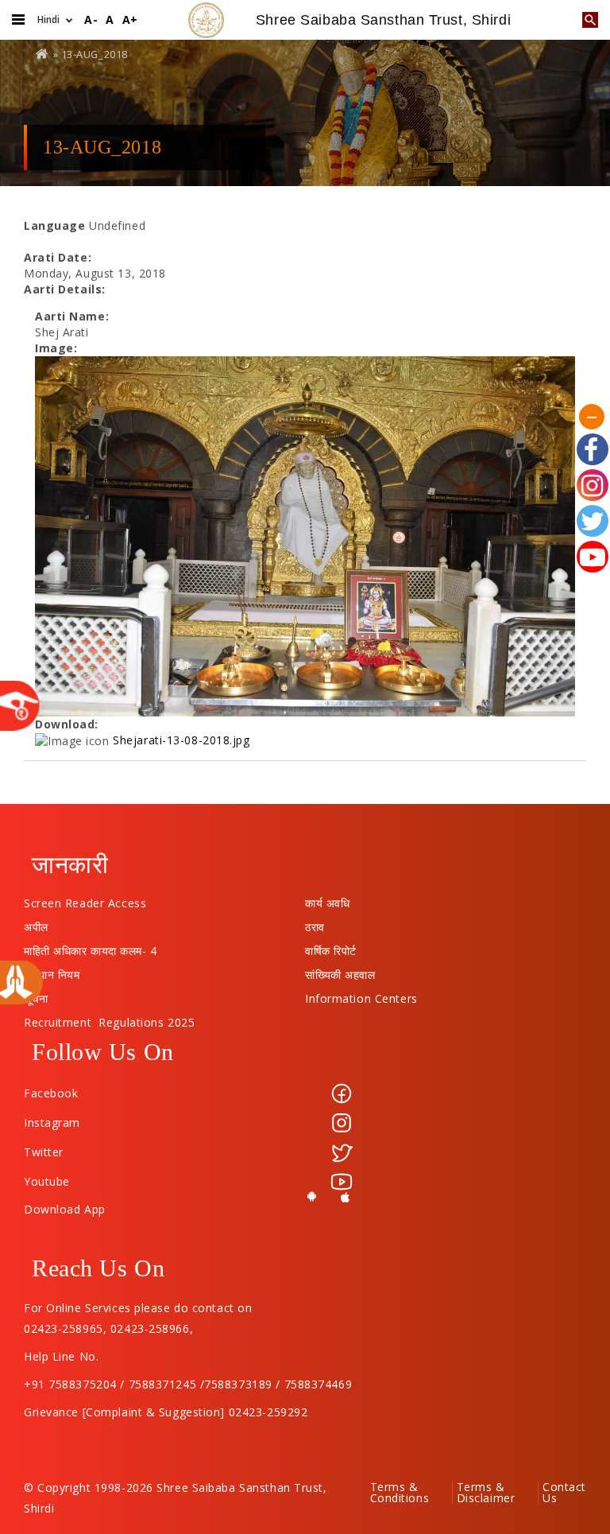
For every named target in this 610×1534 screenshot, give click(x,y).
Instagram (52, 1122)
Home (43, 54)
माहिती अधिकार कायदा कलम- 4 (90, 947)
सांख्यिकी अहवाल (340, 971)
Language (54, 225)
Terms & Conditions (400, 1493)
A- (91, 19)
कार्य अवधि (327, 899)
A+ (130, 19)
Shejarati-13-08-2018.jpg (181, 740)
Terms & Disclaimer (486, 1493)
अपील (36, 923)
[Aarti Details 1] (305, 536)
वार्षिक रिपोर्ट (331, 947)
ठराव (315, 923)
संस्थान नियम (51, 971)
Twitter (44, 1151)
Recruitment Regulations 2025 (109, 1019)
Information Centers (361, 995)
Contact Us (564, 1493)
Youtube (47, 1181)
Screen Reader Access (85, 899)
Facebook (51, 1093)
